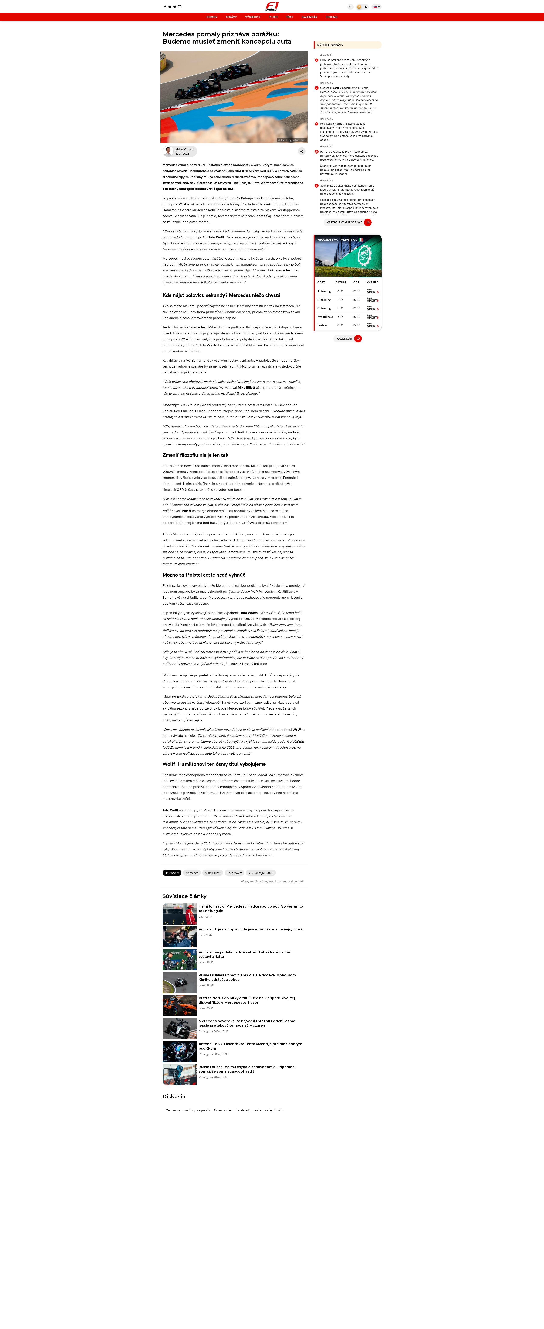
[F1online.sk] (272, 6)
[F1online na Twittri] (174, 7)
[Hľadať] (350, 7)
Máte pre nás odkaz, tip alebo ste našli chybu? (272, 881)
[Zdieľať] (302, 151)
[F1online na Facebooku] (165, 7)
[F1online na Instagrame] (179, 7)
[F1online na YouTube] (169, 7)
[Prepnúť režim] (362, 7)
